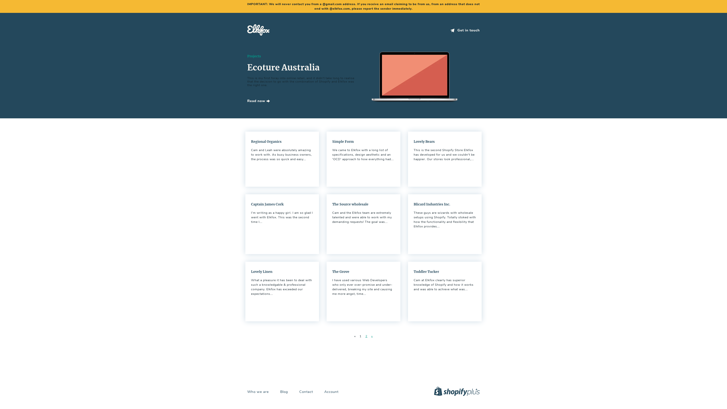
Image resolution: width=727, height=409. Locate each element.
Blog (284, 391)
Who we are (258, 391)
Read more (282, 159)
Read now (256, 101)
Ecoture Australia (283, 67)
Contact (306, 391)
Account (331, 391)
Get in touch (468, 30)
